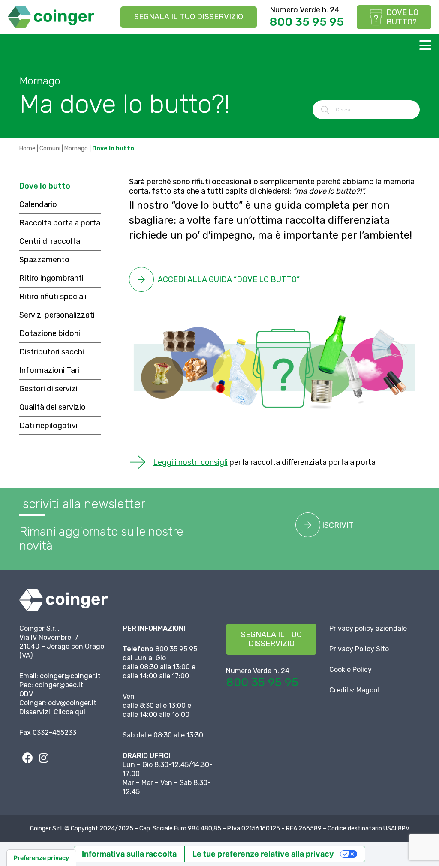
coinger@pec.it (59, 685)
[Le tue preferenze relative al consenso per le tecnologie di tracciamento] (41, 858)
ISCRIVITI (338, 525)
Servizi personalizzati (57, 315)
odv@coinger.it (72, 703)
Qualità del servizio (52, 407)
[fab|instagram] (44, 757)
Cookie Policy (350, 669)
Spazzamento (44, 259)
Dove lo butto (44, 186)
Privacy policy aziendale (368, 628)
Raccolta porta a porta (59, 223)
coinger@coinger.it (70, 676)
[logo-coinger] (51, 17)
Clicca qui (69, 712)
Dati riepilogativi (48, 425)
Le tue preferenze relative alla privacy (263, 853)
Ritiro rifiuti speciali (53, 296)
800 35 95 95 (307, 22)
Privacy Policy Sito (359, 649)
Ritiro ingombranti (51, 278)
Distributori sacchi (51, 352)
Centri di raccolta (49, 241)
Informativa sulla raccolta (129, 853)
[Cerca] (325, 110)
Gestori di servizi (48, 388)
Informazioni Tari (49, 370)
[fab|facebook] (27, 757)
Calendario (38, 204)
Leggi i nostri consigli (190, 462)
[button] (425, 45)
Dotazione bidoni (49, 333)
